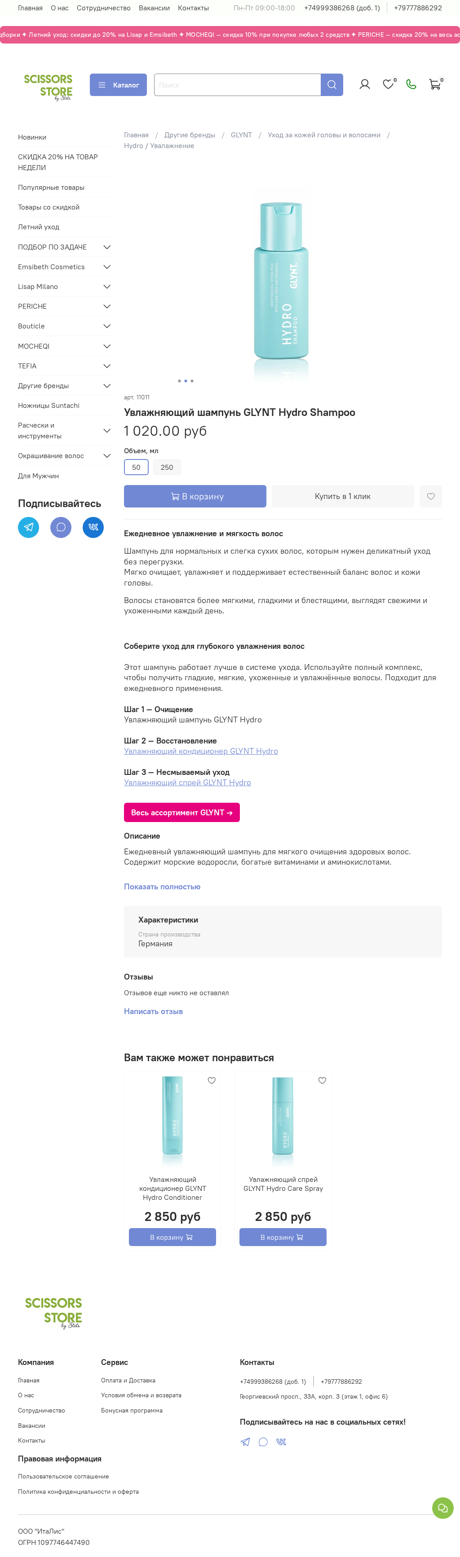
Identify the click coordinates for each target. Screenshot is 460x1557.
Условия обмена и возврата (141, 1395)
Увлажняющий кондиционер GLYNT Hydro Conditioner (172, 1188)
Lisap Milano (38, 286)
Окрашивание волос (51, 455)
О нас (60, 7)
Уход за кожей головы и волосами (324, 134)
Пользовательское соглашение (63, 1476)
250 (167, 467)
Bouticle (31, 325)
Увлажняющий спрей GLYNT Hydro (187, 782)
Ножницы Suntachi (49, 405)
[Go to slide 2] (185, 381)
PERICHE (32, 306)
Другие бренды (189, 134)
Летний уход (38, 226)
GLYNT (241, 134)
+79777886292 (418, 7)
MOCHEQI (33, 345)
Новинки (32, 136)
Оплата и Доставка (128, 1380)
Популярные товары (51, 187)
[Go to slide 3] (191, 381)
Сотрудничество (104, 7)
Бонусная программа (132, 1410)
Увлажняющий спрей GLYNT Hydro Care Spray (283, 1184)
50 (136, 467)
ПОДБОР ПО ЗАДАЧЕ (52, 246)
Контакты (193, 7)
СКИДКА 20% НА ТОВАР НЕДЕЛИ (58, 162)
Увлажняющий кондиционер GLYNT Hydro (201, 751)
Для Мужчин (38, 475)
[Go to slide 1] (179, 381)
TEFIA (27, 365)
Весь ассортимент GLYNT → (182, 812)
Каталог (126, 84)
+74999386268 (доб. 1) (342, 7)
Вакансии (154, 7)
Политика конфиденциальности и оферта (78, 1491)
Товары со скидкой (49, 206)
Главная (30, 7)
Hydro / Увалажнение (159, 145)
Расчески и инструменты (40, 430)
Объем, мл (141, 450)
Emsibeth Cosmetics (51, 266)
